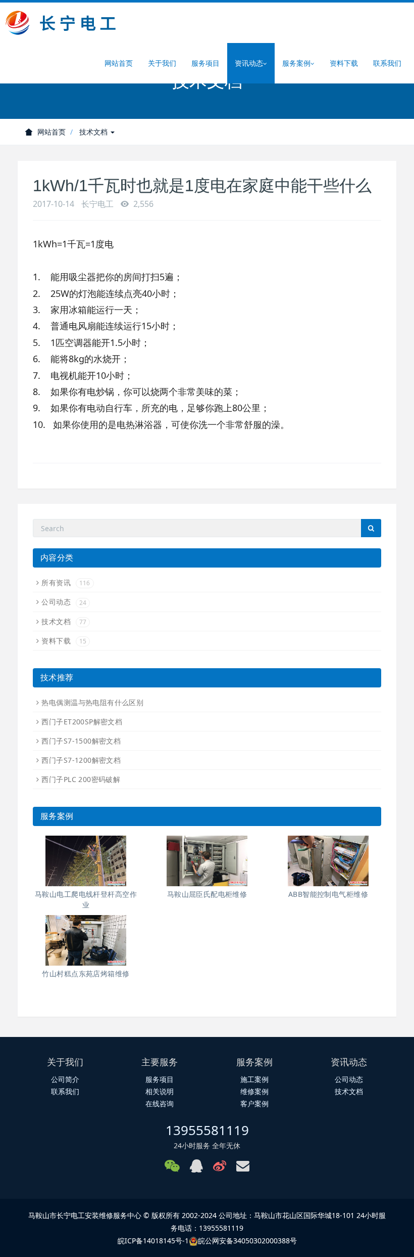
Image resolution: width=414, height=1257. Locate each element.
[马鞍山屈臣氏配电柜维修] (207, 861)
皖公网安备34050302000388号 (247, 1240)
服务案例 (296, 63)
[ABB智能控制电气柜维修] (328, 861)
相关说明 (159, 1091)
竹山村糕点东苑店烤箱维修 (85, 973)
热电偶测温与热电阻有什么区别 (92, 702)
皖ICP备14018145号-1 (153, 1240)
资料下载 (344, 63)
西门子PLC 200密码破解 (80, 779)
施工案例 (254, 1079)
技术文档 (94, 132)
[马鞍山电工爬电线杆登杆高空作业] (86, 861)
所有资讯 (65, 582)
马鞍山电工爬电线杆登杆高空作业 (86, 899)
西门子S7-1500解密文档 (81, 741)
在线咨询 (159, 1103)
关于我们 (162, 63)
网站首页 (119, 63)
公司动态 (63, 601)
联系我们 (387, 63)
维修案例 (254, 1091)
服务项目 (205, 63)
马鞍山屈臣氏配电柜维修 (207, 894)
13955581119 (207, 1130)
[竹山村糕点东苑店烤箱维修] (86, 940)
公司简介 (65, 1079)
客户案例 (254, 1103)
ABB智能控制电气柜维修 (328, 894)
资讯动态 (249, 63)
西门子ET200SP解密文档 (81, 721)
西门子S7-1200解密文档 (81, 760)
